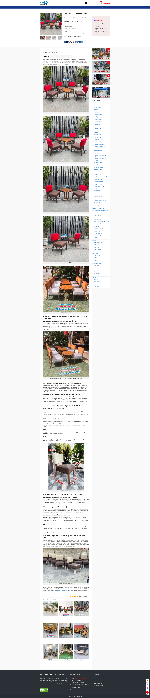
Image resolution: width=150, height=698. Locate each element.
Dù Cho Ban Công (97, 218)
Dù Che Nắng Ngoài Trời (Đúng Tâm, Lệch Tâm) (100, 211)
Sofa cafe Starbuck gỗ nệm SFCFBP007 (66, 618)
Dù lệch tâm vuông (98, 233)
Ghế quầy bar (95, 253)
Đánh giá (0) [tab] (54, 52)
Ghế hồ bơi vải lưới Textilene (99, 251)
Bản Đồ (147, 682)
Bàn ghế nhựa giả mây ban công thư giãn (101, 156)
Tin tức (96, 7)
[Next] (60, 24)
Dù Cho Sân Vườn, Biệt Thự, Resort (100, 223)
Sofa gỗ (73, 39)
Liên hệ (106, 7)
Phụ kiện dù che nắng (98, 235)
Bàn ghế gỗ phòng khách (99, 117)
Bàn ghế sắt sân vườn (99, 188)
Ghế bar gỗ (96, 257)
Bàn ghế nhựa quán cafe (99, 144)
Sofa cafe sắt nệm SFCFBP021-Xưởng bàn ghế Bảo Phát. (81, 640)
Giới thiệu (101, 7)
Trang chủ (45, 7)
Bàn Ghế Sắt (96, 170)
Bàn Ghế (50, 7)
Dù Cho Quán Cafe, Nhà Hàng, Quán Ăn (101, 221)
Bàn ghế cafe (53, 532)
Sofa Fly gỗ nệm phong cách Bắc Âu (50, 661)
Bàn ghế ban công (97, 105)
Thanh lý (91, 7)
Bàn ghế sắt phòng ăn (99, 181)
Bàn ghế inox (96, 126)
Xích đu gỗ (96, 279)
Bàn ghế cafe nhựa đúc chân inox (100, 200)
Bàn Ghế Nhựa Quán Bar (99, 142)
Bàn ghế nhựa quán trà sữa (100, 146)
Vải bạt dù (96, 237)
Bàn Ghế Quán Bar (97, 164)
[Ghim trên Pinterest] (73, 42)
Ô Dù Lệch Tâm (96, 226)
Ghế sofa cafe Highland (50, 61)
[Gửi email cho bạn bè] (71, 42)
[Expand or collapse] (71, 56)
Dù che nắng (73, 7)
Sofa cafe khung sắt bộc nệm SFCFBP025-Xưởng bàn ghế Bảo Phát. (50, 619)
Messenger (147, 689)
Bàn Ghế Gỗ (96, 109)
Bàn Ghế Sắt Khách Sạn (99, 174)
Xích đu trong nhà (97, 286)
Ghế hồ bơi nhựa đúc (97, 249)
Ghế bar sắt (96, 260)
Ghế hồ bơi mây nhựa (98, 245)
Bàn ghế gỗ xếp (98, 124)
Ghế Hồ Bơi (65, 7)
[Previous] (42, 24)
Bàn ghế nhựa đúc (98, 137)
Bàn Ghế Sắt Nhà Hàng (99, 179)
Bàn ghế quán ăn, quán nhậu (99, 162)
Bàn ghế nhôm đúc (97, 134)
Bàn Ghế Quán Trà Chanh (98, 167)
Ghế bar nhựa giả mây (98, 259)
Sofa (55, 7)
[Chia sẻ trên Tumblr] (80, 42)
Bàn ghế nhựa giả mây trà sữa (100, 158)
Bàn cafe (95, 194)
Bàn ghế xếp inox (98, 128)
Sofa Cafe (75, 17)
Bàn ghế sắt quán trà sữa (99, 186)
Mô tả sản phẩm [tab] (46, 52)
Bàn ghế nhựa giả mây (82, 7)
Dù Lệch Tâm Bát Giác (99, 228)
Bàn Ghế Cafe (95, 192)
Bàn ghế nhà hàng (97, 132)
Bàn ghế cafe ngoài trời (98, 198)
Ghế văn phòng (96, 265)
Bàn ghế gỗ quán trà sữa (99, 122)
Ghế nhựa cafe (96, 205)
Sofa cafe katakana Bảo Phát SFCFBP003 (82, 618)
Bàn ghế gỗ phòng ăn (99, 116)
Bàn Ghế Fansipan (97, 107)
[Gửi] (86, 3)
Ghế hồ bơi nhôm (97, 247)
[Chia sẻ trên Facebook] (65, 42)
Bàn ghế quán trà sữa (98, 169)
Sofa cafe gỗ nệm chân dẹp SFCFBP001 (81, 661)
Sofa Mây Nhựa (96, 273)
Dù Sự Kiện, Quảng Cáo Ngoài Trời (100, 224)
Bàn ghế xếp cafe (97, 202)
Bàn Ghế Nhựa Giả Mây (98, 150)
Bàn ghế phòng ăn (97, 160)
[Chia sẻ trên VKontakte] (76, 42)
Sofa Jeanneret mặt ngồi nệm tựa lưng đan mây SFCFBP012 (66, 661)
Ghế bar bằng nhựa (97, 255)
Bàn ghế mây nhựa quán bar (100, 153)
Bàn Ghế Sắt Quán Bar (99, 184)
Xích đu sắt (96, 284)
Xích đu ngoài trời (97, 281)
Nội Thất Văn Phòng (96, 263)
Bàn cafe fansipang (98, 196)
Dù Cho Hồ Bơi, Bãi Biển (98, 219)
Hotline (147, 692)
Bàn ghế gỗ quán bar (99, 121)
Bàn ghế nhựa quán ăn (99, 141)
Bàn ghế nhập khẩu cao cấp (98, 208)
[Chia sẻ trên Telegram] (82, 42)
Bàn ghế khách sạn (97, 130)
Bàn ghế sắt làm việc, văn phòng (101, 176)
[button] (42, 33)
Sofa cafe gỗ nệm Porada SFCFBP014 (66, 640)
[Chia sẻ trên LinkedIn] (78, 42)
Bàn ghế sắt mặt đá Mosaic (100, 177)
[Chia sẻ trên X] (67, 42)
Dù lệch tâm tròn (98, 231)
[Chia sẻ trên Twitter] (69, 42)
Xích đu (59, 7)
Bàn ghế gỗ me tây (98, 112)
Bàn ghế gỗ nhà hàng (99, 114)
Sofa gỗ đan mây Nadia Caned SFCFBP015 (50, 640)
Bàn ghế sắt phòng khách (99, 182)
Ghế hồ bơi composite (98, 242)
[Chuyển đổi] (109, 104)
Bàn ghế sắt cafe (98, 172)
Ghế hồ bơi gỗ (96, 244)
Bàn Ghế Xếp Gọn (97, 190)
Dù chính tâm (96, 214)
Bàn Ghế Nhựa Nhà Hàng (99, 139)
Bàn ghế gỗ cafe (98, 110)
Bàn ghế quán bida (97, 165)
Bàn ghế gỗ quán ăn (98, 119)
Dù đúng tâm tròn (98, 215)
